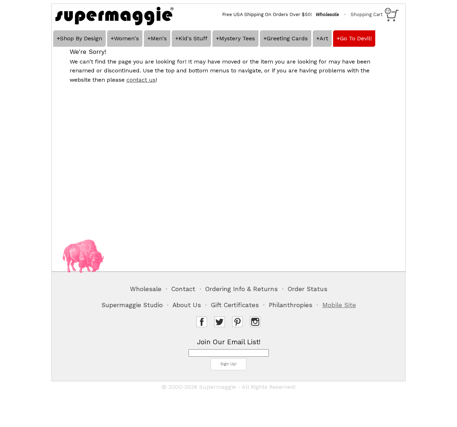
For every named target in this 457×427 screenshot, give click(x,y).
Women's (126, 38)
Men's (159, 38)
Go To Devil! (356, 38)
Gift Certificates (235, 305)
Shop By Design (81, 38)
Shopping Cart (367, 14)
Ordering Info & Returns (241, 289)
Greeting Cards (287, 38)
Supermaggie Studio (132, 305)
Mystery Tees (237, 38)
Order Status (307, 289)
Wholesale (145, 289)
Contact (183, 289)
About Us (186, 305)
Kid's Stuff (193, 38)
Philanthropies (290, 305)
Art (324, 38)
